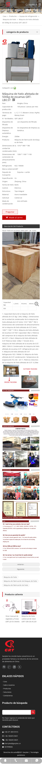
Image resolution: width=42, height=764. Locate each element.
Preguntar (10, 212)
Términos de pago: (7, 114)
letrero (22, 755)
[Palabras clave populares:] (33, 712)
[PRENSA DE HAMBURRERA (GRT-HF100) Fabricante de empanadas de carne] (34, 606)
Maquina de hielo (10, 577)
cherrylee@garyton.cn (12, 743)
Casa (5, 681)
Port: (4, 103)
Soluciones (7, 692)
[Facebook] (4, 667)
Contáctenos (8, 696)
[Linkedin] (14, 667)
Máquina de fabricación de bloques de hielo (20, 581)
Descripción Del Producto (13, 226)
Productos (7, 688)
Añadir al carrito (16, 217)
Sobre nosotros (9, 685)
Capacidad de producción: (7, 108)
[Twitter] (19, 667)
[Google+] (9, 667)
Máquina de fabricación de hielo (16, 585)
